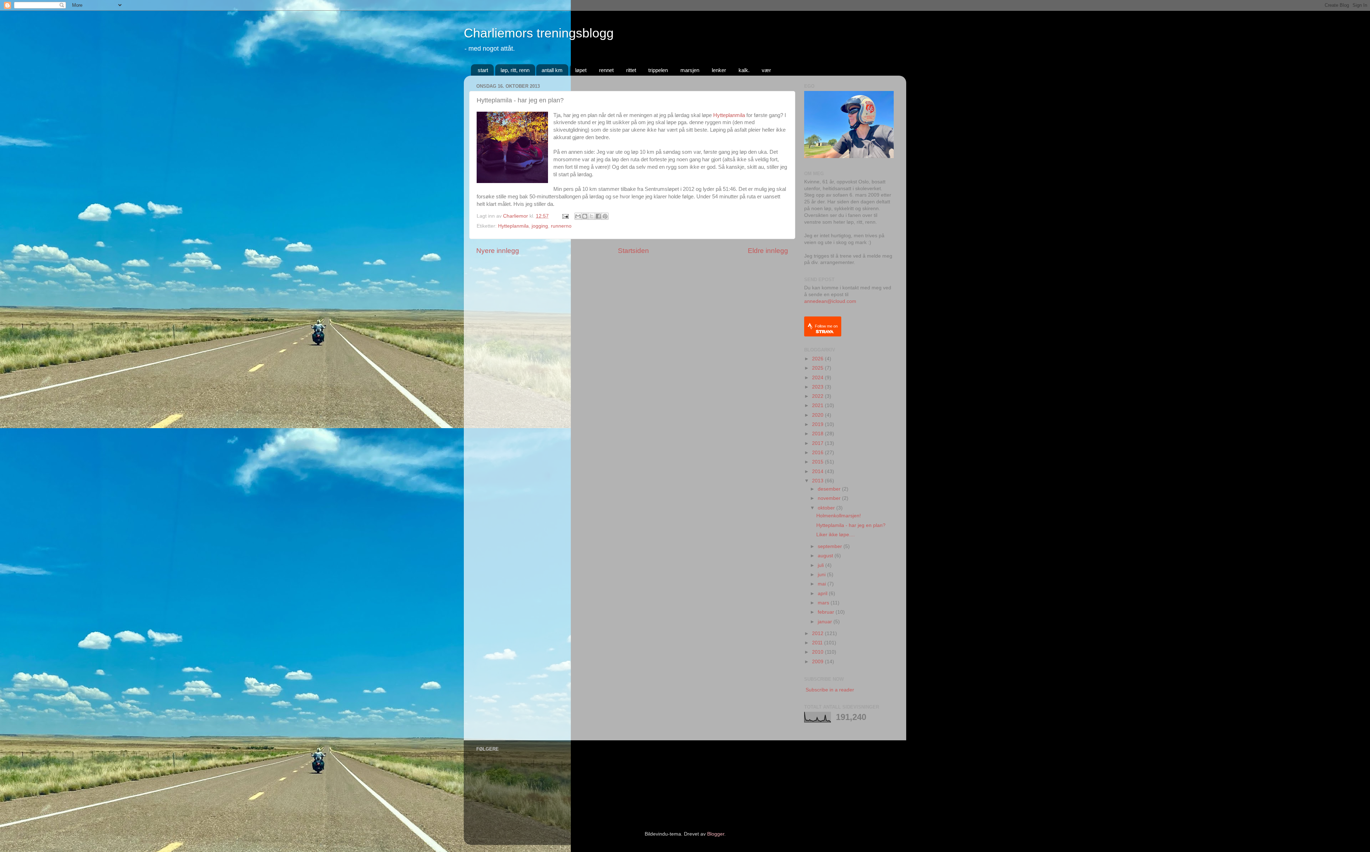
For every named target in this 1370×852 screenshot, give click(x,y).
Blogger (715, 834)
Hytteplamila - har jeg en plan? (851, 525)
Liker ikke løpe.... (835, 534)
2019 (818, 424)
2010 (818, 652)
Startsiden (633, 250)
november (830, 498)
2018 (818, 433)
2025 (818, 368)
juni (822, 574)
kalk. (744, 70)
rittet (631, 70)
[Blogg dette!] (584, 216)
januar (825, 621)
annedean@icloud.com (830, 301)
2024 (818, 377)
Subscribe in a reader (830, 690)
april (823, 593)
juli (821, 565)
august (826, 555)
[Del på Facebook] (598, 216)
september (830, 546)
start (483, 70)
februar (827, 612)
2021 (818, 405)
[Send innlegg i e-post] (565, 216)
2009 (818, 661)
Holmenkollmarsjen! (838, 515)
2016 (818, 452)
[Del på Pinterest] (605, 216)
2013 (818, 480)
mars (824, 602)
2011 (818, 642)
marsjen (689, 70)
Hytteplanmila (729, 115)
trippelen (658, 70)
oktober (827, 508)
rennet (606, 70)
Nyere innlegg (497, 250)
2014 (818, 471)
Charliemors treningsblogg (539, 33)
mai (822, 584)
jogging (540, 226)
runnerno (561, 226)
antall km (552, 70)
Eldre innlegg (768, 250)
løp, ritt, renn (515, 70)
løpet (581, 70)
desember (830, 489)
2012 (818, 633)
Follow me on (826, 326)
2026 (818, 358)
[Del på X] (591, 216)
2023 (818, 387)
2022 (818, 396)
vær (766, 70)
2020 (818, 415)
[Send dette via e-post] (578, 216)
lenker (719, 70)
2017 (818, 443)
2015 (818, 462)
